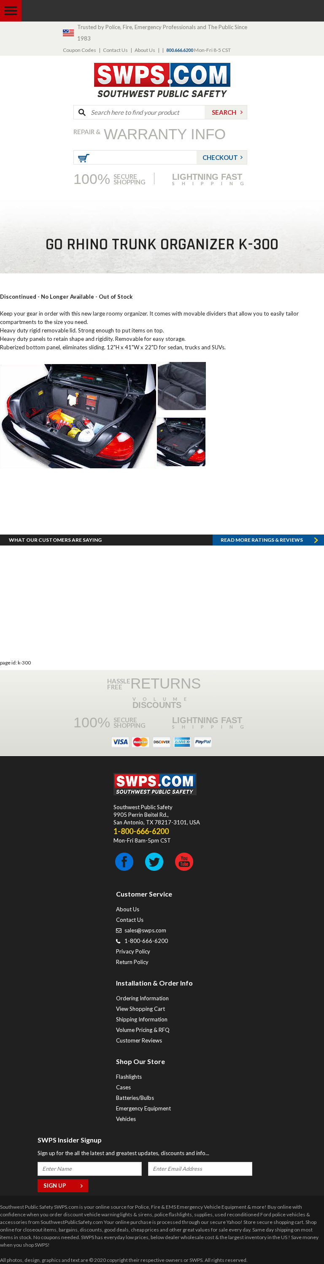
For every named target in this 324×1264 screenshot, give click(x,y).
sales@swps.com (145, 930)
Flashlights (129, 1076)
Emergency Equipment (143, 1108)
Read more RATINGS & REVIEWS (262, 540)
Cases (123, 1087)
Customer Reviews (139, 1040)
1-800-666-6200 (146, 940)
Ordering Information (142, 998)
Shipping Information (141, 1019)
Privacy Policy (133, 951)
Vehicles (126, 1118)
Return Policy (132, 962)
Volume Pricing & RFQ (143, 1029)
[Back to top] (296, 1236)
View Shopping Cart (140, 1008)
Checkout (220, 157)
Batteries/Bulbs (135, 1097)
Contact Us (115, 50)
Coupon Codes (79, 50)
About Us (145, 50)
